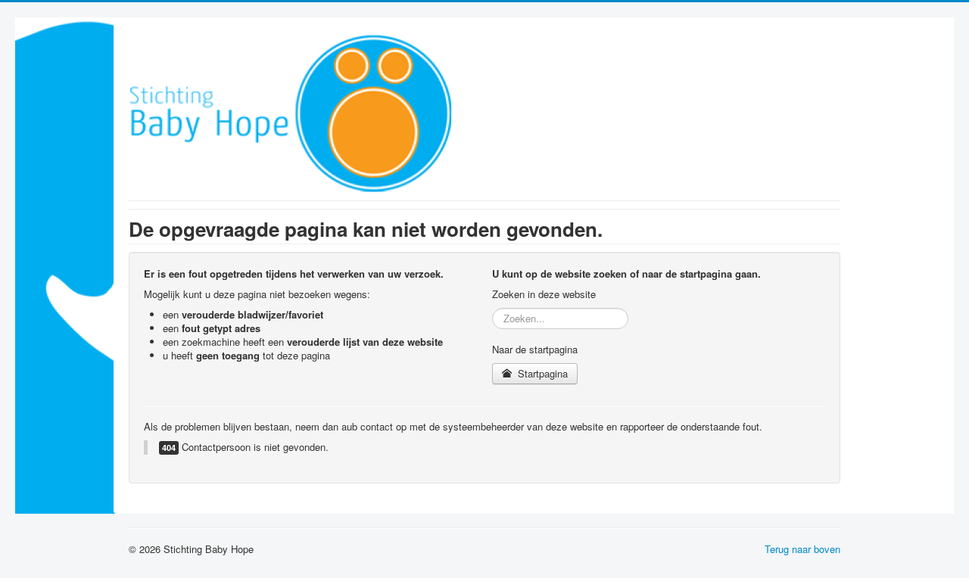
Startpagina (541, 373)
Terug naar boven (802, 549)
